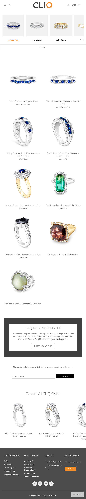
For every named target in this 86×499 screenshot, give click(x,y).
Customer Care (9, 471)
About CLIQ (28, 461)
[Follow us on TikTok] (51, 483)
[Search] (10, 5)
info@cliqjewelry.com (54, 467)
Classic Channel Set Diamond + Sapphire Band (63, 102)
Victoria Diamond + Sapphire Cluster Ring (23, 205)
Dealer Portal (29, 464)
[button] (81, 25)
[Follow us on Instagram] (40, 483)
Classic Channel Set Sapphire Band (23, 101)
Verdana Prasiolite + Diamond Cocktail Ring (23, 304)
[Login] (69, 5)
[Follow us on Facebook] (34, 483)
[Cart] (73, 5)
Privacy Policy (29, 473)
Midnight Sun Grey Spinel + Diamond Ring (23, 254)
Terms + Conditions (31, 477)
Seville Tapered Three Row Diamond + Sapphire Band (63, 154)
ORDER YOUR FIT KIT (43, 346)
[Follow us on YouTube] (46, 483)
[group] (13, 28)
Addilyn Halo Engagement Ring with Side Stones (51, 434)
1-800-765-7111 (53, 462)
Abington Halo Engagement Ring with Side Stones (18, 434)
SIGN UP (70, 469)
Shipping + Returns (11, 474)
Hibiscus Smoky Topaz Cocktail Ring (63, 254)
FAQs (6, 461)
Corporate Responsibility (29, 469)
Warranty (7, 464)
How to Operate (10, 468)
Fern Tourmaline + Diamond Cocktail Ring (63, 205)
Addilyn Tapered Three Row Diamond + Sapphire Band (23, 154)
